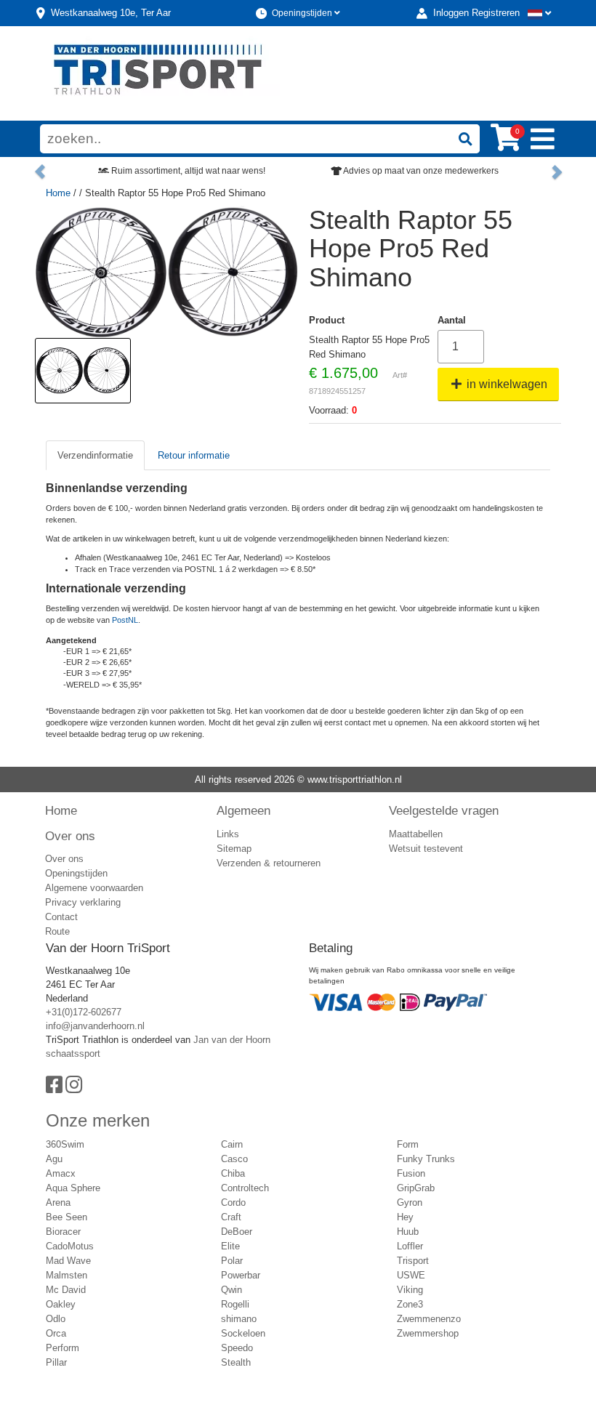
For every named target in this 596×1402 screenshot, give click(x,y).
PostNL (125, 620)
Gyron (409, 1202)
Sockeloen (243, 1333)
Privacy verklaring (83, 902)
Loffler (410, 1246)
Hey (405, 1217)
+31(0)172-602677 (83, 1012)
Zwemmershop (428, 1333)
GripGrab (416, 1188)
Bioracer (63, 1231)
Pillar (56, 1362)
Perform (62, 1347)
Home (58, 193)
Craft (231, 1217)
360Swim (65, 1144)
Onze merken (98, 1120)
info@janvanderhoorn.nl (95, 1025)
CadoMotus (70, 1246)
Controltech (245, 1188)
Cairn (232, 1144)
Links (228, 834)
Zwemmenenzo (429, 1318)
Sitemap (234, 848)
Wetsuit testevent (426, 848)
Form (408, 1144)
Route (57, 931)
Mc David (66, 1289)
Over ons (70, 836)
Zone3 (410, 1304)
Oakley (61, 1304)
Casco (234, 1158)
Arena (58, 1202)
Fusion (411, 1173)
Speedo (237, 1347)
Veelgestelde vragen (444, 810)
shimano (239, 1318)
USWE (411, 1275)
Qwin (231, 1289)
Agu (54, 1158)
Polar (232, 1260)
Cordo (233, 1202)
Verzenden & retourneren (269, 863)
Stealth (236, 1362)
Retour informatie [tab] (194, 455)
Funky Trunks (426, 1158)
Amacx (61, 1173)
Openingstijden (303, 13)
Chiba (233, 1173)
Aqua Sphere (73, 1188)
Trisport (413, 1260)
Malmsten (66, 1275)
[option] (83, 370)
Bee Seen (66, 1217)
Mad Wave (68, 1260)
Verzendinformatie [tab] (95, 455)
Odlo (55, 1318)
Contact (61, 916)
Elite (230, 1246)
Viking (410, 1289)
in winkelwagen (505, 384)
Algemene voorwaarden (94, 887)
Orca (56, 1333)
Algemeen (243, 810)
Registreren (496, 12)
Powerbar (240, 1275)
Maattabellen (416, 834)
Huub (408, 1231)
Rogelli (235, 1304)
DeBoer (236, 1231)
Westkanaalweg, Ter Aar (111, 12)
